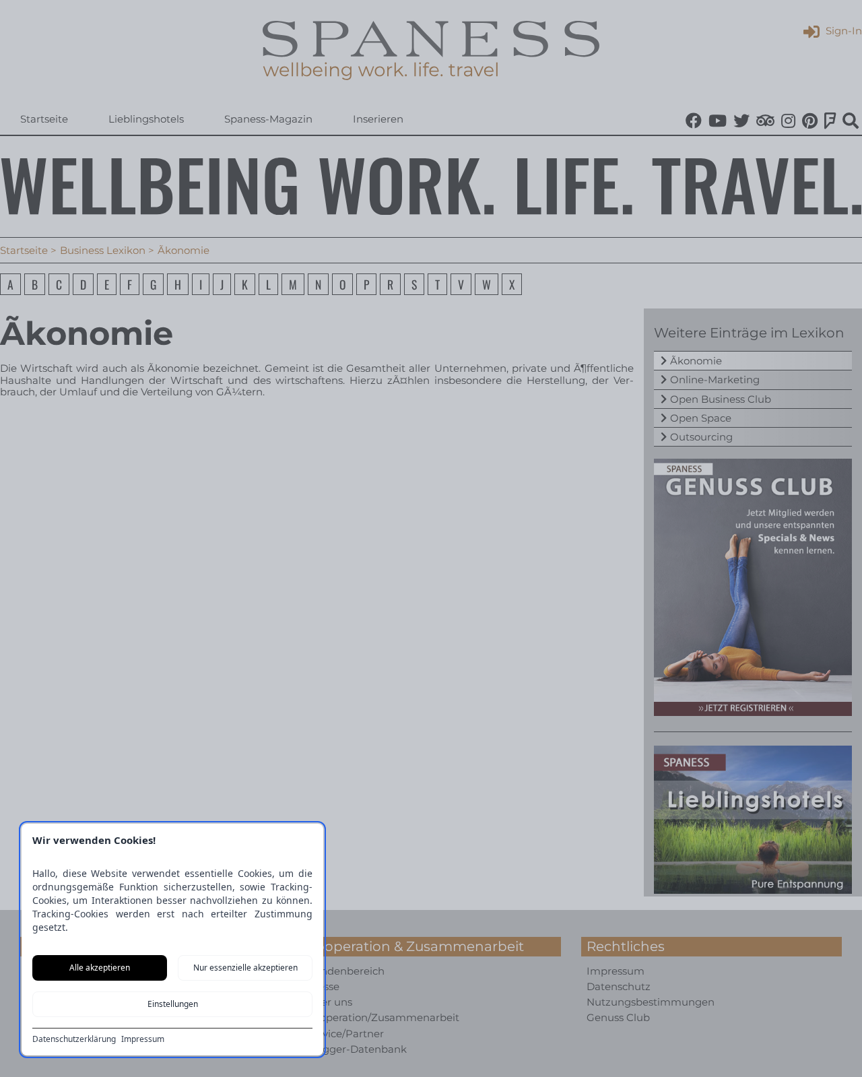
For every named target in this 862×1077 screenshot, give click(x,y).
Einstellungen (172, 1004)
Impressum (142, 1039)
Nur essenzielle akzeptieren (245, 967)
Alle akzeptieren (99, 967)
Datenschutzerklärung (74, 1039)
